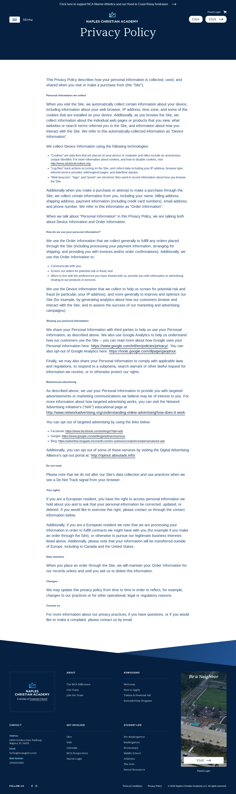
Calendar (72, 747)
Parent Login (214, 12)
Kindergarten (132, 742)
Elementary (131, 747)
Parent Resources (134, 769)
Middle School (132, 753)
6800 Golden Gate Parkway (25, 742)
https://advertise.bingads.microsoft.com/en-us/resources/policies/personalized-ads (111, 441)
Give (69, 736)
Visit (69, 742)
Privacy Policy (155, 786)
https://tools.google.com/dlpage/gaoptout (142, 351)
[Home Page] (112, 17)
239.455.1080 (16, 762)
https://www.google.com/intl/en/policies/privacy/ (129, 346)
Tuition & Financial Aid (137, 695)
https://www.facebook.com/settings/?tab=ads (94, 431)
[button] (20, 20)
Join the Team (75, 695)
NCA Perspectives (77, 753)
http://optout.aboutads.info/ (113, 455)
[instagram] (36, 786)
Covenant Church (38, 699)
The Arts (129, 764)
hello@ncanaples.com (23, 753)
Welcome (129, 684)
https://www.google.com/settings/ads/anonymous (93, 436)
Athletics (129, 758)
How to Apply (132, 689)
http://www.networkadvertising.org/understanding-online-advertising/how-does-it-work (115, 412)
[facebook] (32, 786)
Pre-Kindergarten (134, 736)
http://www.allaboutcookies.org (71, 163)
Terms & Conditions (132, 786)
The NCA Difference (79, 684)
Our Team (73, 689)
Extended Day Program (138, 700)
